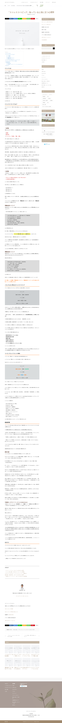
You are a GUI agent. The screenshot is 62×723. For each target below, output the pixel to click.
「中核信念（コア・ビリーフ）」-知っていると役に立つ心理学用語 (16, 576)
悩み (48, 102)
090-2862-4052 (11, 614)
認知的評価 (8, 62)
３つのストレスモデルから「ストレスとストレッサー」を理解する (16, 573)
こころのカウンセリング (24, 2)
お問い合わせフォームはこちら (10, 620)
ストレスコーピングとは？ (10, 54)
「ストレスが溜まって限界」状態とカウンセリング (30, 636)
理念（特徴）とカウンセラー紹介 (15, 702)
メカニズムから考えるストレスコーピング (13, 59)
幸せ (48, 96)
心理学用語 (44, 98)
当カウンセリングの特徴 (9, 608)
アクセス (43, 75)
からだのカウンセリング (33, 2)
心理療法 (44, 102)
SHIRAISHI (10, 629)
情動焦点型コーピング (11, 58)
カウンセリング (22, 629)
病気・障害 (44, 104)
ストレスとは (8, 53)
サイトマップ (47, 2)
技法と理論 (41, 2)
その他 (6, 691)
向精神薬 (44, 96)
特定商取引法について (15, 700)
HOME (43, 69)
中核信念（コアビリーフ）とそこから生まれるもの (15, 64)
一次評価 (9, 55)
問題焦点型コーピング (11, 57)
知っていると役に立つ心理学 (30, 629)
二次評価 (9, 56)
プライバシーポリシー (45, 79)
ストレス (25, 629)
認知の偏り (9, 63)
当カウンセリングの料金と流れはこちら (11, 611)
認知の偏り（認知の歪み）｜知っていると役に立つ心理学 (14, 574)
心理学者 (49, 98)
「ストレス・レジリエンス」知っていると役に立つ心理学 (14, 570)
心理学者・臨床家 (45, 100)
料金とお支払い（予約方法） (46, 81)
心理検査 (51, 100)
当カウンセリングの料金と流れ (46, 24)
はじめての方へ (44, 73)
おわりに (7, 65)
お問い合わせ (54, 2)
